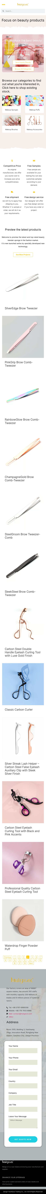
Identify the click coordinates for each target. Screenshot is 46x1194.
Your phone (13, 1058)
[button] (3, 4)
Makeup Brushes (11, 129)
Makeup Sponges (11, 110)
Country (12, 1081)
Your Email (13, 1070)
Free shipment (12, 197)
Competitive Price (12, 166)
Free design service (33, 197)
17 (20, 963)
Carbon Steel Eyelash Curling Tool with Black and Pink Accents (22, 831)
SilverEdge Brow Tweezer (21, 308)
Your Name (13, 1046)
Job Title (12, 1105)
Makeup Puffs (34, 110)
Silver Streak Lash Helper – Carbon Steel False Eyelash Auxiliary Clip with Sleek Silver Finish (22, 768)
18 (25, 963)
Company (13, 1093)
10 (15, 960)
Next (31, 963)
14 (35, 960)
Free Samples (34, 166)
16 (15, 963)
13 (30, 960)
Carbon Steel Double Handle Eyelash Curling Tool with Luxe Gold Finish (22, 652)
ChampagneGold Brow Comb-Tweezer (19, 478)
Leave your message (18, 1117)
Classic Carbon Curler (19, 709)
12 (25, 960)
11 (20, 960)
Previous (7, 957)
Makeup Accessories (34, 129)
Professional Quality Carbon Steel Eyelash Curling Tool (22, 890)
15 (40, 960)
